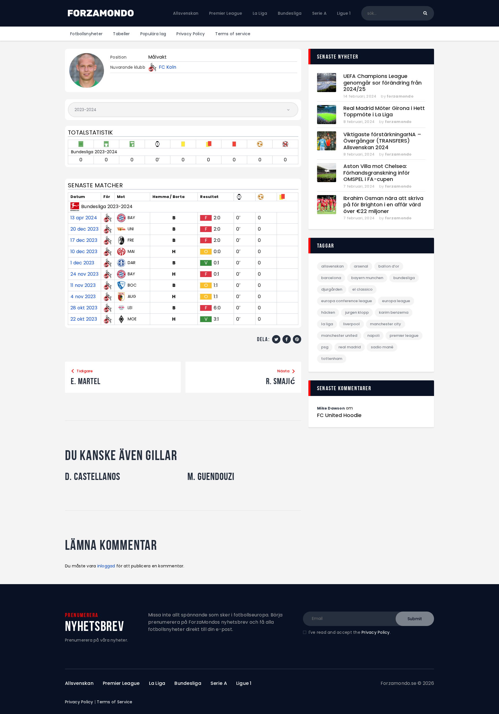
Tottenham (331, 358)
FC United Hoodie (339, 415)
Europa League (396, 301)
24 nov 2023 (84, 274)
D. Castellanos (92, 476)
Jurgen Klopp (357, 312)
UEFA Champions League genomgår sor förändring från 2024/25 (382, 83)
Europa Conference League (346, 301)
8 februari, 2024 (359, 121)
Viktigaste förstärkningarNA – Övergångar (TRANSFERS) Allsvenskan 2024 (382, 141)
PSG (324, 347)
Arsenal (361, 266)
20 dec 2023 (84, 229)
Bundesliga (404, 278)
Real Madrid (349, 347)
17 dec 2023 (83, 240)
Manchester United (339, 335)
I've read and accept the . (350, 632)
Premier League (404, 335)
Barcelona (331, 278)
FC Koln (167, 67)
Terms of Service (114, 702)
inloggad (106, 566)
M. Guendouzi (210, 476)
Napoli (373, 335)
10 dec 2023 (83, 252)
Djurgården (331, 289)
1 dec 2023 (82, 263)
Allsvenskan (332, 266)
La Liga (327, 324)
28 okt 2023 (83, 308)
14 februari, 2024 (359, 96)
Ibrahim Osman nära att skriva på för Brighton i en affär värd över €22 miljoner (383, 205)
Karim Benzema (393, 312)
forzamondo (400, 96)
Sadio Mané (382, 347)
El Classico (362, 289)
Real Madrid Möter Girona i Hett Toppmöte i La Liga (384, 111)
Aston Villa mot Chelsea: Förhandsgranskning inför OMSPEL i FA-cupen (376, 173)
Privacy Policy (376, 632)
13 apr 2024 (83, 218)
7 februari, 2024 (359, 186)
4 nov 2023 (83, 297)
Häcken (328, 312)
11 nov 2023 (83, 285)
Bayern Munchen (367, 278)
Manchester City (385, 324)
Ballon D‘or (388, 266)
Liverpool (351, 324)
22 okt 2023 (83, 319)
